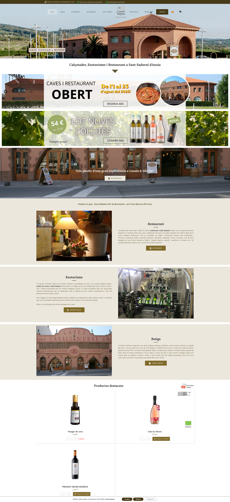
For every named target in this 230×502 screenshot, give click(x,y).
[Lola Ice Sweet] (155, 409)
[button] (37, 236)
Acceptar (127, 499)
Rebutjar (138, 499)
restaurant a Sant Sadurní (160, 230)
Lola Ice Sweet (155, 431)
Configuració (150, 499)
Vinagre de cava (75, 431)
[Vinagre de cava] (75, 409)
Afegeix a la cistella (162, 439)
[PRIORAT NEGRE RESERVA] (75, 464)
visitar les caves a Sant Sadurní (48, 286)
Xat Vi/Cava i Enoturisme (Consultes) (91, 2)
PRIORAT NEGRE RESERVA (75, 486)
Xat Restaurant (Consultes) (116, 2)
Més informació (110, 499)
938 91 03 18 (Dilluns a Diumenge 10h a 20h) (60, 2)
